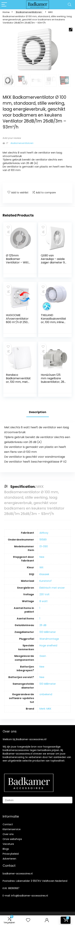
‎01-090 (43, 546)
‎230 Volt (44, 594)
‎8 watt (43, 601)
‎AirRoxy (43, 533)
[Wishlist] (28, 920)
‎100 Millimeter (47, 632)
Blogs (6, 849)
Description (37, 412)
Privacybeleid (11, 854)
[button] (70, 29)
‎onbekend (45, 694)
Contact (8, 824)
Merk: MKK (45, 708)
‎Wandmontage (49, 639)
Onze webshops (12, 839)
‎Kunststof (45, 581)
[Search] (69, 4)
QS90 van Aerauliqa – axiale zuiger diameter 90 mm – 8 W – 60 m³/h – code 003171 (53, 264)
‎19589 (43, 539)
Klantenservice (12, 829)
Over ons (8, 834)
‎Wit (41, 567)
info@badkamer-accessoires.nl (29, 895)
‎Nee (41, 557)
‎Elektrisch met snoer (52, 587)
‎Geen (42, 656)
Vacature (8, 844)
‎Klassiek (44, 574)
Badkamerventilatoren (29, 12)
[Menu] (4, 4)
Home (6, 12)
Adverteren (9, 858)
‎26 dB (42, 625)
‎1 (39, 608)
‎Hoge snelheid (48, 645)
